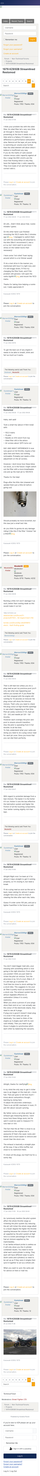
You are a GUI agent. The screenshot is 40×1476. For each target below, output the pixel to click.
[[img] (9, 237)
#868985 (33, 784)
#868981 (33, 407)
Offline (30, 93)
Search (29, 21)
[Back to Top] (37, 1473)
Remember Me (12, 1443)
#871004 (33, 1318)
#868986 (33, 864)
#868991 (33, 1206)
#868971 (33, 114)
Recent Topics (17, 21)
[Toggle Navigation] (2, 3)
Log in (32, 39)
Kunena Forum (24, 1417)
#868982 (33, 589)
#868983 (33, 673)
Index (5, 21)
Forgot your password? (13, 45)
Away (26, 566)
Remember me (11, 39)
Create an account (11, 53)
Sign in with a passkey (22, 1449)
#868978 (33, 338)
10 (32, 81)
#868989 (33, 1072)
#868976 (33, 212)
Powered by (15, 1417)
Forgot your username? (13, 49)
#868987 (33, 954)
